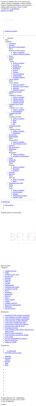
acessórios (16, 65)
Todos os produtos (18, 52)
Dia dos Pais (13, 135)
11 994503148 (14, 9)
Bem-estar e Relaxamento (17, 47)
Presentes (12, 172)
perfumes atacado (18, 102)
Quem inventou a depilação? (14, 333)
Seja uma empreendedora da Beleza (16, 338)
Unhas (11, 185)
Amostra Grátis (17, 197)
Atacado (11, 45)
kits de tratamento (18, 74)
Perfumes (12, 161)
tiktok (6, 363)
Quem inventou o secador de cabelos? (17, 335)
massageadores (17, 111)
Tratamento (16, 68)
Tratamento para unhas (16, 183)
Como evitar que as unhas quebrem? (16, 320)
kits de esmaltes (18, 192)
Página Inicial (9, 205)
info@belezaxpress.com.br (13, 353)
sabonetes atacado (18, 101)
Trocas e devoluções (11, 340)
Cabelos (11, 58)
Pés (14, 124)
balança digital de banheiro (21, 54)
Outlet (11, 158)
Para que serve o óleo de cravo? (15, 326)
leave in (15, 70)
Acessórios (12, 43)
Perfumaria (12, 160)
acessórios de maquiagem (21, 156)
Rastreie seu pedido (7, 10)
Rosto (14, 120)
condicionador (17, 75)
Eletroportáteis (13, 136)
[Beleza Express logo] (8, 28)
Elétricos (11, 145)
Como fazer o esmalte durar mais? (15, 322)
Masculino (16, 169)
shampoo (15, 72)
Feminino (16, 170)
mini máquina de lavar (20, 144)
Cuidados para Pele (15, 113)
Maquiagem (12, 149)
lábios (14, 181)
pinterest (7, 360)
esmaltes (15, 194)
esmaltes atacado (18, 99)
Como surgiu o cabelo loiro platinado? (17, 324)
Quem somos (9, 337)
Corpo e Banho (13, 79)
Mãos (14, 122)
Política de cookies (11, 342)
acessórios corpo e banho (21, 86)
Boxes (11, 56)
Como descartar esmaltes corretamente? (17, 319)
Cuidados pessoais (14, 126)
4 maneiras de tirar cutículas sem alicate (17, 315)
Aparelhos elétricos (19, 77)
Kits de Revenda (14, 147)
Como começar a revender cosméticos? (17, 317)
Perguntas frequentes (11, 328)
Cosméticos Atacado (15, 92)
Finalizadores (17, 67)
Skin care (12, 174)
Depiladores (16, 133)
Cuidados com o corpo (16, 104)
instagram (8, 356)
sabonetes (16, 88)
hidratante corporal (19, 90)
